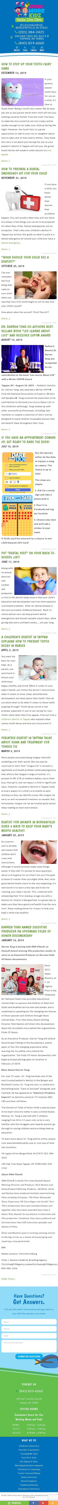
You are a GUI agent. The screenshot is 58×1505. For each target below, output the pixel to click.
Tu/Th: (16, 1429)
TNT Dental (30, 1497)
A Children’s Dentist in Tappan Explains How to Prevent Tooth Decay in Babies (25, 641)
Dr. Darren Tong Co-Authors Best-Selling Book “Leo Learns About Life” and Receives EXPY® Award (27, 331)
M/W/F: (16, 1425)
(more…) (5, 160)
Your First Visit (29, 1457)
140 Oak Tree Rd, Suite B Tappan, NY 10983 (29, 1401)
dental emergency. (11, 243)
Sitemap (26, 1495)
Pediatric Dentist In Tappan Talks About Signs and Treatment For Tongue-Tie (26, 742)
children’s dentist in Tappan (15, 719)
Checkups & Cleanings (29, 1469)
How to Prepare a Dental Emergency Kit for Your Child (24, 171)
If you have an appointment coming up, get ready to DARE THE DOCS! (28, 440)
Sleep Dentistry (29, 1477)
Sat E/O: (17, 1432)
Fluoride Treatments (29, 1450)
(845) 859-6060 (31, 1391)
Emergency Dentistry (29, 1489)
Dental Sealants (29, 1481)
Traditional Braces (29, 1485)
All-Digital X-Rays (29, 1461)
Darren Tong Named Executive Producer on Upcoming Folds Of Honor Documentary (26, 931)
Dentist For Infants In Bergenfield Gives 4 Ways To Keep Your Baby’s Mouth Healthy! (28, 826)
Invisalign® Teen (29, 1453)
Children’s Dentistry (29, 1446)
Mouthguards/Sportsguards (29, 1465)
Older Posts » (8, 1279)
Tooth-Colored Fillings (29, 1473)
